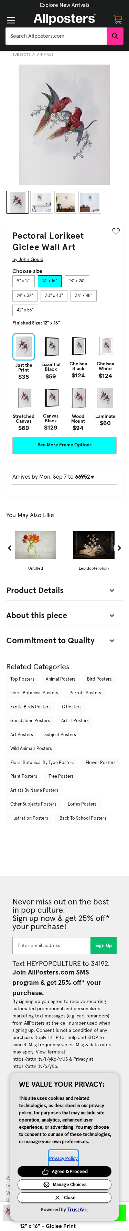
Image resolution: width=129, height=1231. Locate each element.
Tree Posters (61, 776)
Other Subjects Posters (33, 804)
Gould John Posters (30, 721)
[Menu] (11, 20)
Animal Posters (61, 679)
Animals (45, 54)
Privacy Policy (63, 1158)
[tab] (23, 281)
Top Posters (22, 679)
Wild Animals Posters (31, 748)
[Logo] (65, 19)
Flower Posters (101, 763)
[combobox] (56, 36)
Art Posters (21, 735)
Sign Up (103, 945)
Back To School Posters (83, 818)
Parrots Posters (85, 693)
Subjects (21, 54)
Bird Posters (99, 679)
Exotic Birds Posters (30, 707)
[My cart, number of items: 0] (117, 19)
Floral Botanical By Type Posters (42, 763)
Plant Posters (23, 776)
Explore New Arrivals (64, 5)
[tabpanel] (64, 382)
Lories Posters (82, 804)
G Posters (72, 707)
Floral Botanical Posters (34, 693)
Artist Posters (75, 721)
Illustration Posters (29, 818)
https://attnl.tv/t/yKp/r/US (40, 1059)
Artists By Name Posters (34, 790)
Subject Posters (60, 735)
